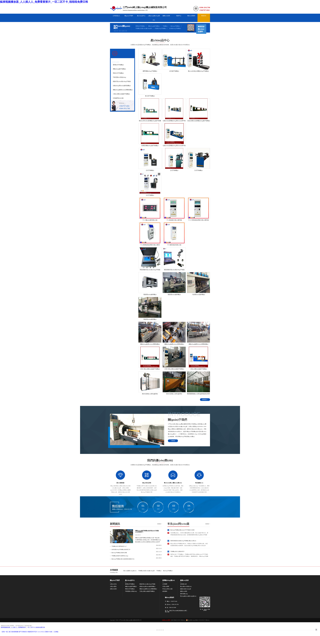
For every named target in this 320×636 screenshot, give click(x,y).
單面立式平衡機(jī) (118, 73)
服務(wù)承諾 (183, 591)
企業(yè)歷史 (113, 586)
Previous (3, 318)
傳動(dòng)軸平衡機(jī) (154, 26)
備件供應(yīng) (184, 593)
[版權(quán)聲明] (166, 620)
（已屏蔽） (56, 631)
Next (317, 318)
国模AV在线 (48, 631)
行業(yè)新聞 (165, 586)
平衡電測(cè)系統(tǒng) (119, 77)
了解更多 (173, 440)
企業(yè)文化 (113, 584)
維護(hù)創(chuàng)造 (185, 589)
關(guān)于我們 (129, 15)
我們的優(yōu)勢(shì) (160, 460)
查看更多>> (205, 399)
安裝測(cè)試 (183, 584)
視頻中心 (178, 15)
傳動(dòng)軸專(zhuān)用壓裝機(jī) (122, 89)
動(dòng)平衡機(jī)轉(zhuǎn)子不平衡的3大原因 (182, 530)
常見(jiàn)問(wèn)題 (178, 524)
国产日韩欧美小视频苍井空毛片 (28, 631)
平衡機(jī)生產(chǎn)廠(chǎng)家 (144, 28)
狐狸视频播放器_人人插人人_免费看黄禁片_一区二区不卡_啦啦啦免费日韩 (44, 1)
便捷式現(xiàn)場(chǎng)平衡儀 (122, 81)
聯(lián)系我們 (191, 15)
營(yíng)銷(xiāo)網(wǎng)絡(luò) (188, 596)
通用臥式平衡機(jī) (140, 26)
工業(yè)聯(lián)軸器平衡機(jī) (121, 94)
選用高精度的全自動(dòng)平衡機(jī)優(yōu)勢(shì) (183, 540)
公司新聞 (164, 584)
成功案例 (164, 591)
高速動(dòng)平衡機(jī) (160, 28)
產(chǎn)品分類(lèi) (121, 59)
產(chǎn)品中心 (141, 15)
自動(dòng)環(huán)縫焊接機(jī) (122, 85)
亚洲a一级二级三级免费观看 (10, 631)
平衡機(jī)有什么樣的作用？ (177, 551)
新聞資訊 (115, 524)
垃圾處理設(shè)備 (118, 98)
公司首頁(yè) (116, 15)
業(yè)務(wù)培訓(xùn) (186, 586)
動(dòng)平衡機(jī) (175, 26)
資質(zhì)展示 (113, 589)
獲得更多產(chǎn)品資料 (201, 29)
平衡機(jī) (165, 26)
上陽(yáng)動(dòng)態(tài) (154, 18)
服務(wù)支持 (166, 15)
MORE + (159, 524)
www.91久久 (41, 631)
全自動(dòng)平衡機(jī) (175, 28)
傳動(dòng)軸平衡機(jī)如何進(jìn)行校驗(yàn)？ (147, 531)
